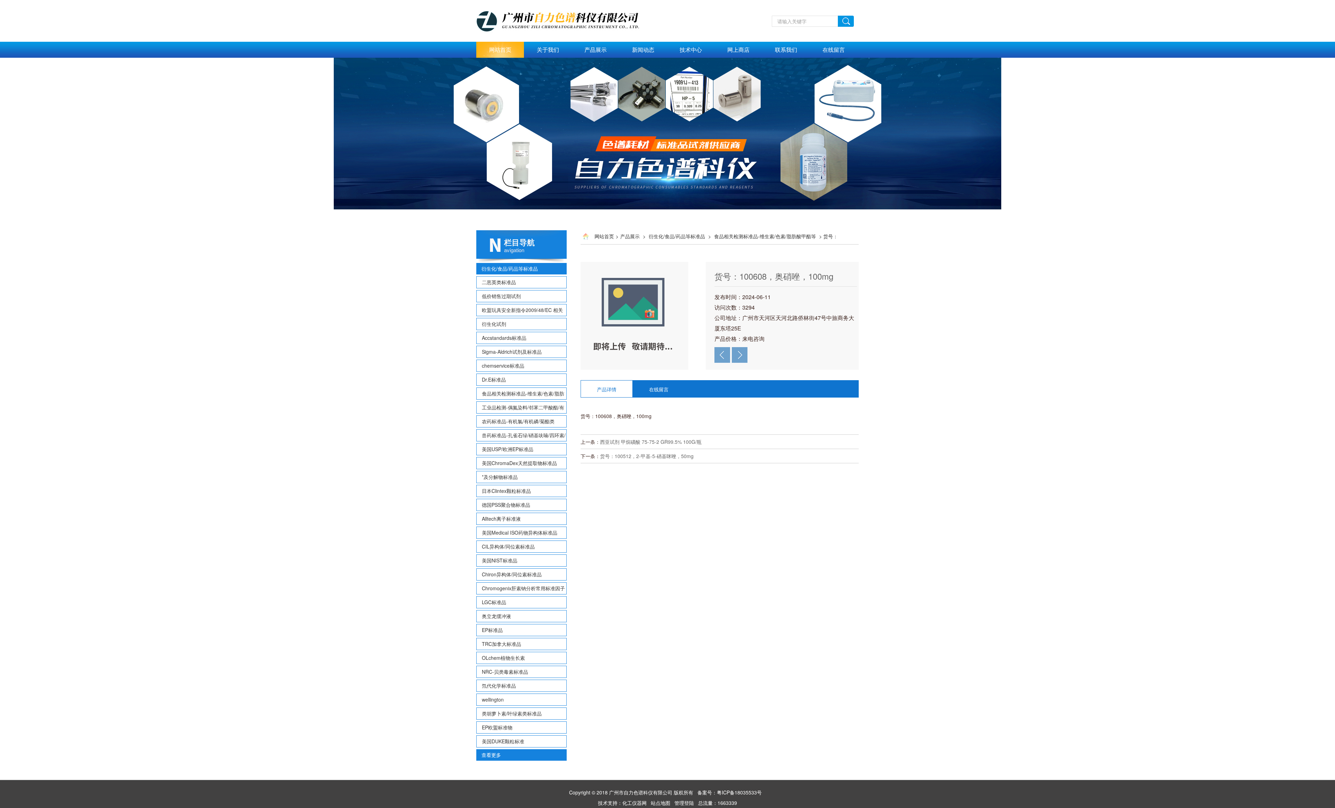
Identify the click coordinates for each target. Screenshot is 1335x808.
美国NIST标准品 (499, 560)
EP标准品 (492, 629)
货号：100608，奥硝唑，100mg (773, 276)
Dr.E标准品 (494, 379)
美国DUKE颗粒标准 (503, 741)
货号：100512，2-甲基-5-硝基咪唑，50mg (647, 456)
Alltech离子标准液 (501, 518)
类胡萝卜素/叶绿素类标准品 (512, 713)
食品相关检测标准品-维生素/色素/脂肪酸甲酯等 (765, 236)
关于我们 (548, 50)
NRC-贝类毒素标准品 (505, 671)
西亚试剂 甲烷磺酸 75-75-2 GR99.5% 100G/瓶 (651, 441)
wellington (493, 699)
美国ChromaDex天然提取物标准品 (519, 462)
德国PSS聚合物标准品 (506, 504)
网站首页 (500, 50)
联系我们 (786, 50)
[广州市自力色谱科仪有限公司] (565, 3)
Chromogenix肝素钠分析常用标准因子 (523, 588)
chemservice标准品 (503, 365)
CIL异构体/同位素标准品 (508, 546)
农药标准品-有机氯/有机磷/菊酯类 (518, 421)
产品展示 (595, 50)
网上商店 (738, 50)
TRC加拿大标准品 (501, 643)
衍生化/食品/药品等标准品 (510, 268)
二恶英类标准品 (499, 282)
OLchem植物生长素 (503, 657)
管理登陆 (684, 802)
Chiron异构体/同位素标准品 (512, 574)
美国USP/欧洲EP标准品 (507, 449)
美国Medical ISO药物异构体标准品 (519, 532)
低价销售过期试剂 (501, 296)
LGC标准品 (494, 602)
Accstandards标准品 (504, 337)
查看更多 (491, 754)
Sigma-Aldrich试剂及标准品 (512, 351)
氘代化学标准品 (499, 685)
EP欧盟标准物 (497, 727)
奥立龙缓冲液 (496, 616)
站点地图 (660, 802)
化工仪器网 (634, 802)
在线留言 (834, 50)
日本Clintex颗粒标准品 (506, 490)
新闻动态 (643, 50)
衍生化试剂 (494, 323)
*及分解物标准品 (500, 476)
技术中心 (691, 50)
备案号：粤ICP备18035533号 (729, 792)
